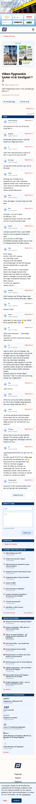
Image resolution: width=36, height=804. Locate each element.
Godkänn (16, 800)
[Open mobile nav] (33, 29)
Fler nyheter (6, 689)
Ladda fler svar (18, 495)
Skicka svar (27, 533)
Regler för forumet (11, 544)
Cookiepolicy (26, 795)
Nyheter (18, 778)
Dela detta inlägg (10, 101)
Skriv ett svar (23, 101)
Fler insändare (28, 612)
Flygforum (18, 782)
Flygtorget (18, 774)
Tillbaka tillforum (9, 36)
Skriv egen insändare (9, 612)
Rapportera (29, 108)
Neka (5, 800)
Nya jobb (5, 752)
